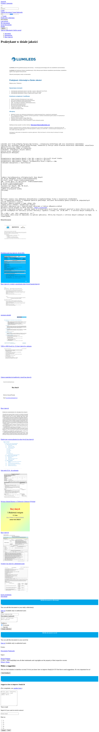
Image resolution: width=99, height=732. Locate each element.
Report (3, 658)
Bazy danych (9, 37)
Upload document (6, 12)
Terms (8, 662)
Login (2, 10)
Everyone (6, 625)
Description (7, 616)
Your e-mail (4, 707)
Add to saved (17, 30)
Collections (11, 18)
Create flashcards (17, 12)
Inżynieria (8, 33)
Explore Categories (6, 3)
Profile (3, 26)
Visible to (4, 623)
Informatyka (8, 35)
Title (2, 612)
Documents (4, 651)
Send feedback (6, 673)
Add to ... (4, 28)
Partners (7, 658)
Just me (5, 627)
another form (18, 688)
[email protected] (40, 207)
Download (4, 596)
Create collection (6, 629)
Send (8, 730)
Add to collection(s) (7, 30)
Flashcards (4, 18)
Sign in (3, 610)
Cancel (3, 730)
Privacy (3, 662)
